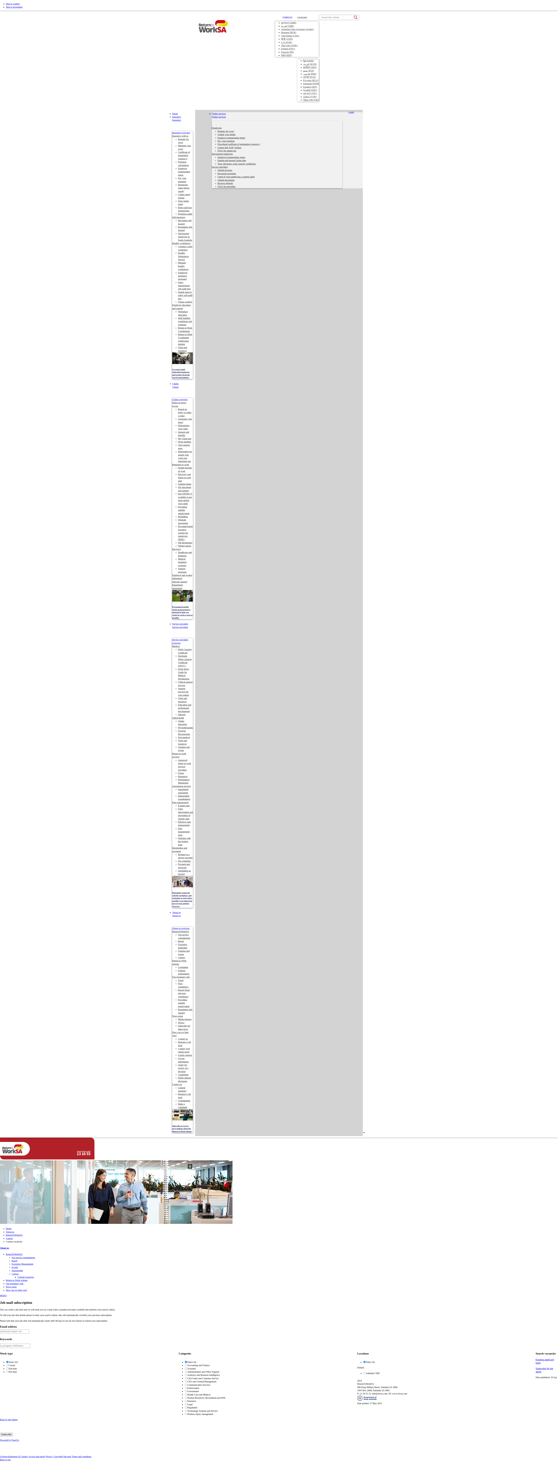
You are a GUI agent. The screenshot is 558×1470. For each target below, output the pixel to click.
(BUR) (288, 32)
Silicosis (182, 714)
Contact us (287, 17)
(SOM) (311, 83)
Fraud (180, 980)
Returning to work (180, 464)
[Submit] (356, 17)
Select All (13, 1362)
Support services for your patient (183, 691)
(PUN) (309, 77)
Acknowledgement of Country (14, 1456)
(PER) (309, 74)
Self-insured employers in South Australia (185, 236)
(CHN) (287, 39)
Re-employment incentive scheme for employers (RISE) (185, 533)
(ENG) (288, 49)
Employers (217, 128)
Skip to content (13, 4)
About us (10, 1232)
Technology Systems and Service (202, 1411)
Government (193, 1391)
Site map (67, 1456)
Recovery (176, 549)
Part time (13, 1372)
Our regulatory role (181, 977)
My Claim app (184, 438)
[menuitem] (300, 22)
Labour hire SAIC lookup (229, 147)
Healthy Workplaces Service (183, 256)
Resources (182, 776)
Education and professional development (184, 708)
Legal (190, 1404)
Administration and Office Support (203, 1372)
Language (302, 17)
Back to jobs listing (9, 1419)
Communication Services (198, 1385)
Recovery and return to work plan (184, 477)
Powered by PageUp (9, 1440)
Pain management (180, 802)
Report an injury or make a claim (184, 412)
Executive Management (22, 1264)
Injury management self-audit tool (184, 285)
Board (181, 941)
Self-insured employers (222, 154)
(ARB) (287, 26)
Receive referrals (225, 183)
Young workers (185, 302)
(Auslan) (297, 29)
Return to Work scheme (16, 1280)
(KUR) (310, 64)
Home (8, 1228)
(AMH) (288, 23)
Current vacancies (25, 1277)
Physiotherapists (185, 727)
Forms (181, 773)
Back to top (5, 1460)
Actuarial (191, 1368)
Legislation (183, 967)
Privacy (49, 1456)
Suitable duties (184, 484)
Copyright (58, 1456)
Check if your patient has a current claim (236, 177)
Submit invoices (225, 170)
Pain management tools (184, 831)
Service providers (220, 167)
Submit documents (226, 180)
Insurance (191, 1401)
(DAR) (286, 42)
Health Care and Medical (198, 1394)
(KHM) (308, 61)
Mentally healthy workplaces (183, 266)
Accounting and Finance (198, 1365)
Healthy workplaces (181, 243)
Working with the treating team (184, 841)
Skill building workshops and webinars (185, 321)
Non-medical (184, 737)
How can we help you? (16, 1290)
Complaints (183, 1074)
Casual (12, 1365)
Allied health (178, 718)
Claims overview (180, 399)
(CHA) (290, 36)
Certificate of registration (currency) (184, 155)
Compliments (184, 1100)
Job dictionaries (185, 542)
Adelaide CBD (373, 1373)
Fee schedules (184, 861)
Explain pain (184, 805)
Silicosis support (179, 582)
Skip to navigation (14, 7)
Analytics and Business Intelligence (203, 1375)
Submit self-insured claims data (232, 160)
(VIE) (311, 100)
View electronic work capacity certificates (237, 164)
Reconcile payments (227, 173)
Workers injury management (200, 1414)
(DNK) (289, 45)
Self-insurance (178, 217)
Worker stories (184, 546)
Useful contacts (185, 1055)
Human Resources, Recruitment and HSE (206, 1398)
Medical (176, 646)
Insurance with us (180, 136)
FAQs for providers (226, 186)
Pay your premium (226, 141)
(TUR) (309, 96)
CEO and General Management (201, 1381)
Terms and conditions (81, 1456)
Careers (181, 957)
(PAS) (308, 70)
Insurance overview (181, 133)
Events (15, 1267)
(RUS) (310, 80)
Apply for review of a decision (183, 1068)
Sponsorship (17, 1270)
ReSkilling (183, 516)
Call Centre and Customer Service (203, 1378)
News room (177, 1016)
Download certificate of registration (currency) (239, 144)
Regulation (192, 1407)
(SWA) (310, 90)
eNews (181, 1022)
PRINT (3, 1295)
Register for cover (226, 131)
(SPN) (310, 87)
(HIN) (286, 55)
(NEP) (309, 67)
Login (351, 112)
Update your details (226, 134)
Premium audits (185, 214)
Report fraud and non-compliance (184, 993)
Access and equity (36, 1456)
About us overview (181, 928)
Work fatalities (184, 442)
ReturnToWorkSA (180, 931)
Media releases (185, 1019)
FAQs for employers (227, 151)
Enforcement (193, 1388)
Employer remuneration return (184, 171)
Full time (13, 1368)
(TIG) (310, 93)
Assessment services (181, 786)
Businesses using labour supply (183, 188)
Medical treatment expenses (182, 562)
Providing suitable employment (183, 510)
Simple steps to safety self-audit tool (185, 295)
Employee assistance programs (182, 275)
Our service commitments (23, 1257)
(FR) (287, 52)
